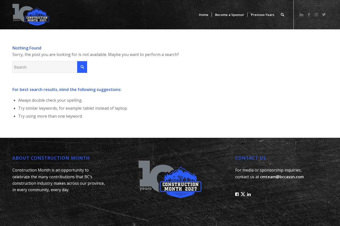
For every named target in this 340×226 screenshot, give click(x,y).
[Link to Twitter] (324, 14)
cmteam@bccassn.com (282, 177)
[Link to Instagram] (316, 14)
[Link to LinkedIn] (301, 14)
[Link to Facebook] (309, 14)
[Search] (282, 14)
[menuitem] (204, 14)
